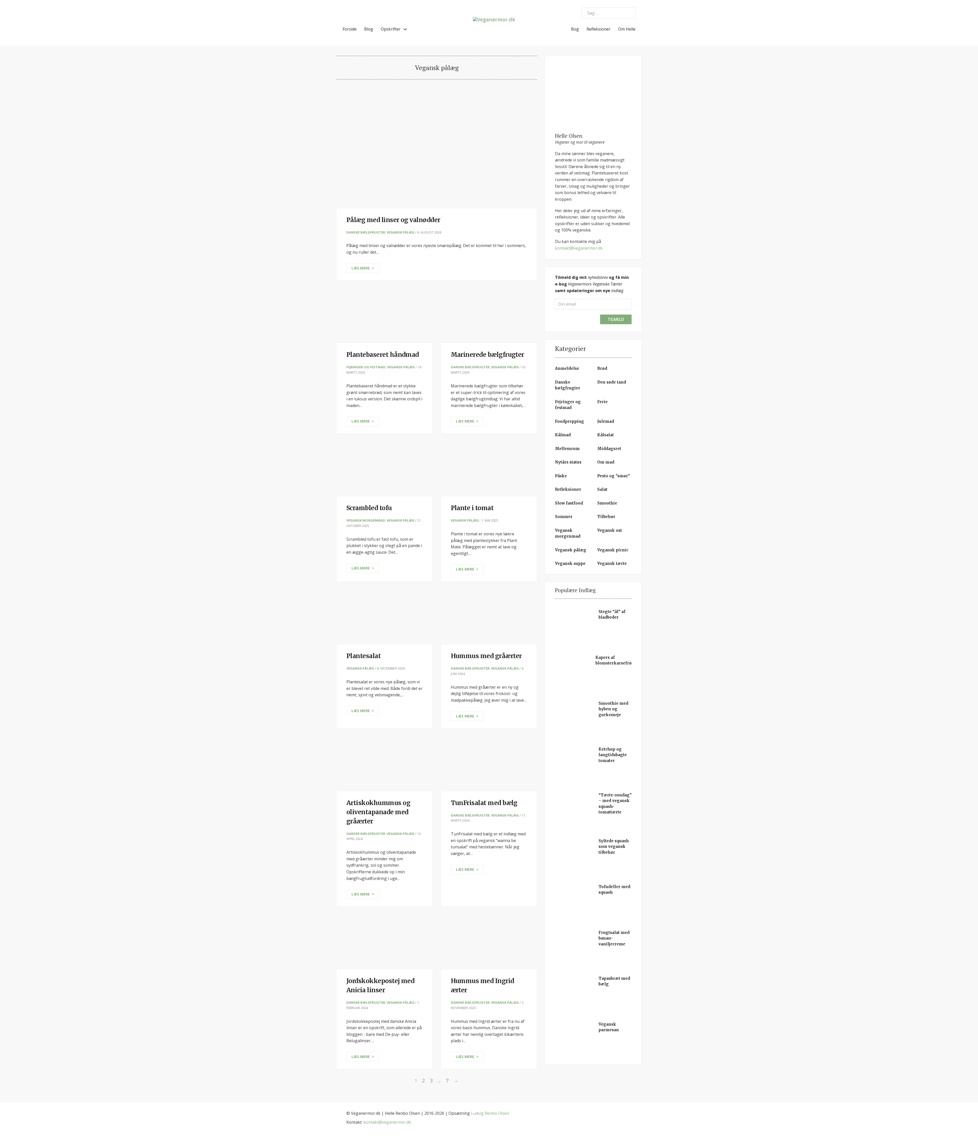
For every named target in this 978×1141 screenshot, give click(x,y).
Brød (602, 368)
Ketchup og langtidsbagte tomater (613, 755)
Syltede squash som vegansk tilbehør (614, 846)
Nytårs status (568, 462)
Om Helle (626, 29)
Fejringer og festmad (366, 367)
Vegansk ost (609, 530)
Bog (575, 29)
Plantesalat (363, 656)
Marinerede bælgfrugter (487, 355)
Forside (350, 29)
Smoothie (607, 503)
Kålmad (563, 434)
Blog (368, 29)
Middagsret (609, 448)
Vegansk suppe (570, 563)
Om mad (605, 462)
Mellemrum (567, 448)
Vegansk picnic (612, 550)
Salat (602, 489)
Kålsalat (605, 434)
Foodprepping (569, 421)
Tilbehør (606, 516)
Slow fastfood (569, 503)
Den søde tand (611, 382)
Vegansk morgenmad (365, 520)
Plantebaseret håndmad (382, 355)
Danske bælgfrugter (365, 232)
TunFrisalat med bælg (484, 803)
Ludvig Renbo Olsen (490, 1113)
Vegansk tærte (612, 563)
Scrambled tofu (369, 508)
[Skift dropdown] (405, 29)
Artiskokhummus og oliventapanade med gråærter (378, 812)
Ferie (602, 401)
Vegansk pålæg (400, 232)
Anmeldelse (567, 368)
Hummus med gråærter (486, 656)
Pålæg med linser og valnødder (393, 220)
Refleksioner (598, 29)
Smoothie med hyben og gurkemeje (613, 709)
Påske (561, 475)
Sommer (564, 516)
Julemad (605, 421)
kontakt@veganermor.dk (579, 248)
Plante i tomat (472, 508)
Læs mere (360, 268)
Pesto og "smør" (613, 475)
